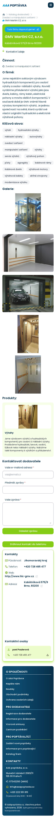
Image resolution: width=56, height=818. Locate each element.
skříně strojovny (38, 175)
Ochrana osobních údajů (19, 699)
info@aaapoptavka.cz (21, 786)
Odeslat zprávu (28, 531)
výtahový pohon (35, 156)
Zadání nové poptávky (18, 743)
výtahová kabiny (14, 175)
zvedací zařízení (14, 143)
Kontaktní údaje (14, 51)
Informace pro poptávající (20, 748)
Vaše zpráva (13, 499)
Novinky (10, 689)
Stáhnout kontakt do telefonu (28, 544)
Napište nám (13, 683)
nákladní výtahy (13, 136)
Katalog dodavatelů (19, 14)
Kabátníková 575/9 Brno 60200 (23, 43)
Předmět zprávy (15, 482)
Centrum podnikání (16, 729)
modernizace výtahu (16, 182)
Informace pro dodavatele (20, 718)
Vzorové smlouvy (15, 724)
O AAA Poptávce (15, 678)
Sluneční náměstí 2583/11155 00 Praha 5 (19, 775)
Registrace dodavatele (18, 713)
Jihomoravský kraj (35, 560)
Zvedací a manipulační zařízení (18, 17)
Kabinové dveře (13, 169)
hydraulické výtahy (28, 130)
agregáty (22, 162)
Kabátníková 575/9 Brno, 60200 (36, 583)
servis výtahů (12, 156)
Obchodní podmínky (17, 694)
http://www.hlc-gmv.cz (19, 576)
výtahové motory (38, 169)
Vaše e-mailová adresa (19, 467)
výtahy (38, 149)
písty (7, 162)
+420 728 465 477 (35, 566)
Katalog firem (13, 754)
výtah (8, 130)
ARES (24, 781)
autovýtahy (36, 136)
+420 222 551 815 (18, 792)
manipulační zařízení (16, 149)
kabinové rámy (43, 162)
